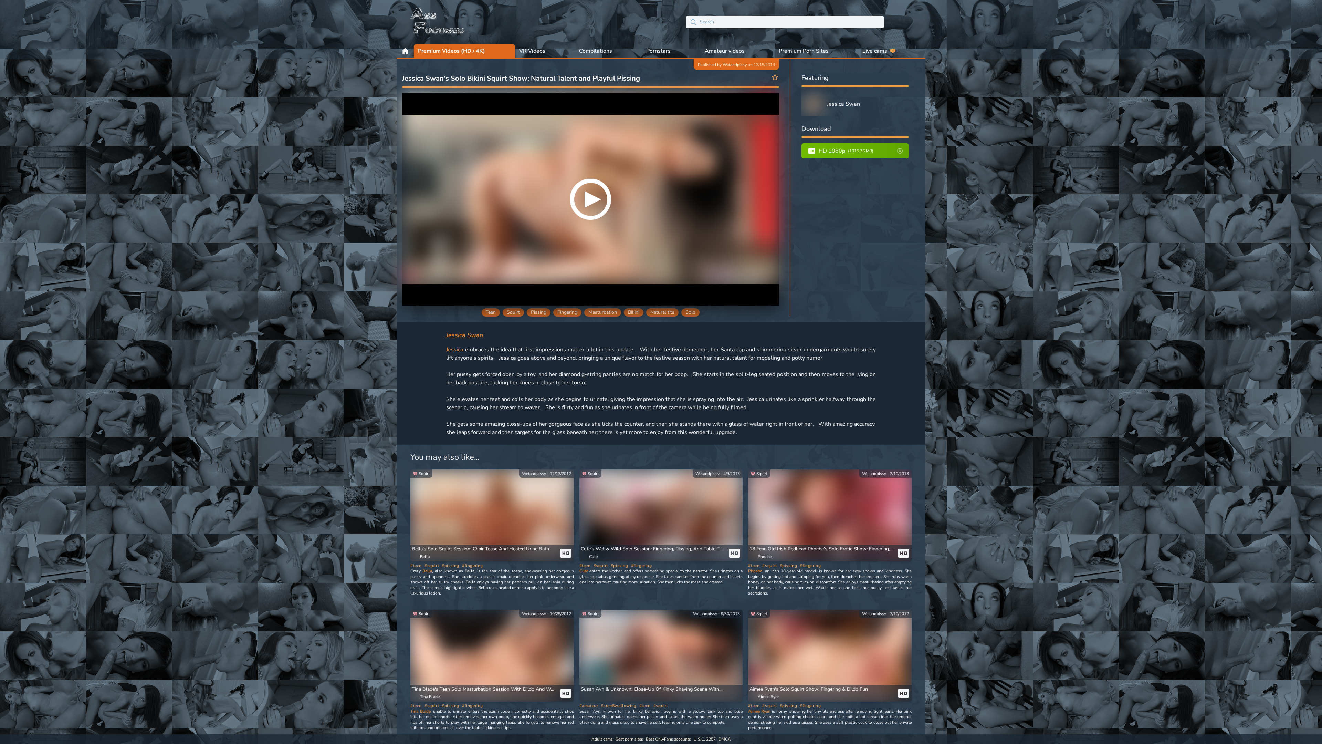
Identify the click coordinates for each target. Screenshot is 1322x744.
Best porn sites (629, 739)
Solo (690, 312)
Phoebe (755, 571)
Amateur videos (725, 51)
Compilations (595, 51)
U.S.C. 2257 (705, 739)
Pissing (538, 312)
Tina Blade (420, 711)
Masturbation (602, 312)
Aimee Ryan (759, 711)
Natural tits (662, 312)
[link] (492, 515)
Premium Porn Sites (804, 51)
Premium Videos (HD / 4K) (451, 51)
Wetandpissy (735, 65)
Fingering (567, 312)
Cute (583, 571)
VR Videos (532, 51)
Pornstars (658, 51)
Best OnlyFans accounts (668, 739)
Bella (427, 571)
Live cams (874, 51)
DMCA (724, 739)
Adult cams (602, 739)
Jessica (454, 349)
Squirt (513, 312)
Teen (491, 312)
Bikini (633, 312)
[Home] (438, 22)
